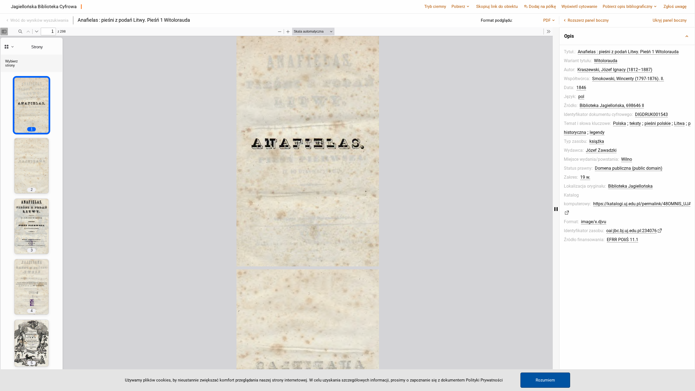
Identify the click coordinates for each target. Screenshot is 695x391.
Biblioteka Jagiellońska (630, 186)
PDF (547, 20)
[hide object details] (556, 209)
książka (596, 141)
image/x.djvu (593, 221)
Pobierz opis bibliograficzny (627, 6)
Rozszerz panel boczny (588, 20)
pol (581, 96)
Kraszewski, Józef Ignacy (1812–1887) (614, 69)
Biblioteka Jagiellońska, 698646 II (612, 105)
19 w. (585, 177)
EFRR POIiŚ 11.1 (622, 239)
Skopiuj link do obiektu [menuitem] (497, 6)
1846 (581, 87)
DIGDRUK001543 (651, 114)
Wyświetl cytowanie (579, 6)
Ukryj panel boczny (670, 20)
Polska (619, 123)
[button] (627, 36)
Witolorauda (605, 60)
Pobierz (458, 6)
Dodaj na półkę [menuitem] (542, 6)
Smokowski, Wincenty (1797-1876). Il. (628, 78)
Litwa (679, 123)
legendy (597, 132)
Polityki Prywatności (484, 380)
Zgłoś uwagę (675, 6)
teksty (635, 123)
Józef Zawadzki (601, 150)
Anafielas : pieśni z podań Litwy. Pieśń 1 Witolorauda (628, 51)
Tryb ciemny (435, 6)
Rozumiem (545, 380)
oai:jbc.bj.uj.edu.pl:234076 (631, 230)
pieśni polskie (658, 123)
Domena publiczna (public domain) (628, 168)
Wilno (626, 159)
